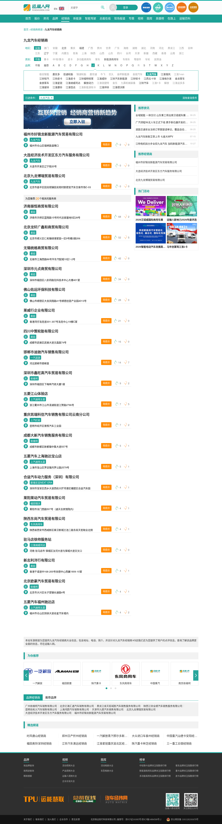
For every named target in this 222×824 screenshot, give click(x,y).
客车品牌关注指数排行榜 (187, 765)
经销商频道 (37, 29)
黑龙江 (171, 48)
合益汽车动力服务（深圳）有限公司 (51, 476)
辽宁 (46, 53)
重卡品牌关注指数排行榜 (187, 771)
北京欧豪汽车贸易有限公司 (44, 580)
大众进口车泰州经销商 (146, 736)
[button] (26, 675)
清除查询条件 (189, 97)
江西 (181, 48)
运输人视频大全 (69, 776)
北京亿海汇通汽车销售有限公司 (77, 706)
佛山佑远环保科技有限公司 (44, 289)
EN (55, 8)
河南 (152, 48)
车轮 (147, 59)
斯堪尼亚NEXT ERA (41, 482)
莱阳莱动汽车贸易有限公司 (44, 497)
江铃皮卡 (57, 78)
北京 (64, 48)
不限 (37, 59)
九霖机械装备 (128, 83)
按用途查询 (29, 771)
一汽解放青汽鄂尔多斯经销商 (113, 736)
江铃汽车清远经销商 (74, 743)
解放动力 (88, 83)
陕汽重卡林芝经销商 (144, 743)
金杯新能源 (123, 74)
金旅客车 (44, 83)
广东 (117, 48)
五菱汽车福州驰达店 (39, 601)
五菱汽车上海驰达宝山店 (43, 456)
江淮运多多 (179, 83)
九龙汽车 (35, 139)
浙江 (181, 53)
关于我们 (28, 819)
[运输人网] (37, 7)
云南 (172, 53)
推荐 (46, 65)
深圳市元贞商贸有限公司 (43, 268)
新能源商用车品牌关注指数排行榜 (155, 771)
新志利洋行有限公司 (39, 560)
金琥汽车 (137, 74)
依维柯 (34, 378)
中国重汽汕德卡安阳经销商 (182, 736)
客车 (97, 59)
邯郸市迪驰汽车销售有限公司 (46, 351)
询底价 (106, 144)
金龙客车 (180, 78)
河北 (161, 48)
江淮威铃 (102, 78)
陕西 (93, 53)
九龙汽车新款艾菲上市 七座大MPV (154, 136)
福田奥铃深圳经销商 (39, 743)
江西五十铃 (150, 78)
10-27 (193, 143)
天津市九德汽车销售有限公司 (107, 709)
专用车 (126, 59)
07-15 (193, 136)
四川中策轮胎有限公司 (41, 331)
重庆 (72, 48)
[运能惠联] (46, 799)
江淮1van (179, 74)
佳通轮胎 (68, 74)
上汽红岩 (35, 420)
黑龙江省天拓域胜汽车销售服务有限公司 (118, 706)
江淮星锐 (57, 83)
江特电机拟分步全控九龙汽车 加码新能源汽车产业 (162, 143)
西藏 (154, 53)
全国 (37, 48)
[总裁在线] (84, 799)
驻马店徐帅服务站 (37, 539)
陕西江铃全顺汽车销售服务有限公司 (162, 706)
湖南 (134, 48)
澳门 (46, 48)
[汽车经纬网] (116, 799)
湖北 (143, 48)
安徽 (55, 48)
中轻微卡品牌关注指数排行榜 (152, 765)
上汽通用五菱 (38, 399)
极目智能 (44, 74)
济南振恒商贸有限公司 (41, 206)
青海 (75, 53)
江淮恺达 (70, 87)
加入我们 (52, 819)
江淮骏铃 (44, 87)
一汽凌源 (35, 357)
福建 (81, 48)
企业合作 (63, 819)
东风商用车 (37, 524)
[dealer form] (77, 117)
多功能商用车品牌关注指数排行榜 (155, 776)
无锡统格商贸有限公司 (41, 247)
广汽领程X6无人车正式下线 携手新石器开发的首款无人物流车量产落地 (162, 122)
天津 (137, 53)
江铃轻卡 (135, 78)
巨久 (111, 74)
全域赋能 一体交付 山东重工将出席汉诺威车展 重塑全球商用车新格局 (162, 115)
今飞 (102, 74)
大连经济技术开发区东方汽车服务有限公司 (56, 154)
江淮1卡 (156, 83)
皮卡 (70, 59)
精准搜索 (28, 776)
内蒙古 (65, 53)
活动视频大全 (68, 765)
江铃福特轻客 (86, 78)
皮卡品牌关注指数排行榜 (187, 776)
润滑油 (157, 59)
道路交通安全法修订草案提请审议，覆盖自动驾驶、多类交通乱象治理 (162, 129)
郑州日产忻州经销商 (74, 736)
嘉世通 (93, 74)
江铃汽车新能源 (118, 78)
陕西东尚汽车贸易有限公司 (44, 518)
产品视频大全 (68, 771)
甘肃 (108, 48)
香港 (163, 53)
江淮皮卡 (70, 78)
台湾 (128, 53)
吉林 (190, 48)
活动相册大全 (107, 765)
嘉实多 (56, 74)
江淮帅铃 (104, 87)
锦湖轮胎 (81, 74)
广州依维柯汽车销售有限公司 (41, 706)
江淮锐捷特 (103, 83)
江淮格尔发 (165, 78)
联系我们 (40, 819)
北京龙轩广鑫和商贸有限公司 (46, 226)
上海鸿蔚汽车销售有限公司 (74, 709)
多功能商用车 (84, 59)
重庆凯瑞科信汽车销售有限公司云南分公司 (56, 414)
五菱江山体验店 (36, 393)
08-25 (193, 114)
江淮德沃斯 (119, 87)
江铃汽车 (144, 83)
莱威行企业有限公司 (39, 310)
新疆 (146, 53)
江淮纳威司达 (73, 83)
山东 (110, 53)
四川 (119, 53)
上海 (84, 53)
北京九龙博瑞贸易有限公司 (44, 175)
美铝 (33, 211)
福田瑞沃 (35, 503)
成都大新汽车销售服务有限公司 (48, 435)
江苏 (37, 53)
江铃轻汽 (44, 78)
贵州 (99, 48)
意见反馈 (75, 819)
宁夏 (55, 53)
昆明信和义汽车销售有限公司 (41, 709)
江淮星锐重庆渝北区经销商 (113, 743)
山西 (101, 53)
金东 (115, 83)
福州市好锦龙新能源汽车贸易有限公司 (53, 134)
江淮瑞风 (165, 74)
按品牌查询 (29, 765)
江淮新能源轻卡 (87, 87)
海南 (125, 48)
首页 (26, 29)
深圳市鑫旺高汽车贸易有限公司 (48, 372)
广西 (90, 48)
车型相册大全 (107, 771)
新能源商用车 (111, 59)
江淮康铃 (57, 87)
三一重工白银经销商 (179, 743)
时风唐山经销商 (36, 736)
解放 (166, 83)
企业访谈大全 (68, 781)
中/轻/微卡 (58, 59)
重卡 (46, 59)
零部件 (137, 59)
